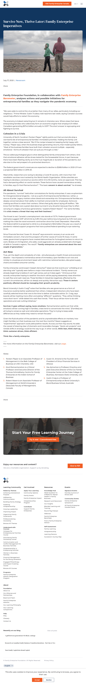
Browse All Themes (10, 523)
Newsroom (20, 80)
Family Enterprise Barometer (50, 517)
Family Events (29, 495)
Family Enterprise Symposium (71, 501)
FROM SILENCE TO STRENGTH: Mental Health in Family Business (51, 495)
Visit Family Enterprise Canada (57, 4)
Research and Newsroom (53, 501)
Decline (48, 680)
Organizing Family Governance (9, 515)
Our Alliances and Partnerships (9, 594)
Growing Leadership (10, 509)
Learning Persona (50, 534)
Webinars (47, 513)
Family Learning (50, 529)
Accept (37, 680)
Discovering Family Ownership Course (10, 538)
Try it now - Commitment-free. (43, 440)
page (63, 344)
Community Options (31, 493)
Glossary (6, 618)
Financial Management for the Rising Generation (12, 558)
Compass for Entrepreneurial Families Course (12, 533)
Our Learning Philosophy (12, 605)
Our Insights (48, 504)
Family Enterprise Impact (33, 498)
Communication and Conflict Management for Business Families (12, 544)
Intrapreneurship (50, 531)
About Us (6, 590)
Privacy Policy (49, 660)
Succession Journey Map (52, 537)
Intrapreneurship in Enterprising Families (10, 549)
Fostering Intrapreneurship (9, 505)
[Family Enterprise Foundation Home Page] (43, 480)
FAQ (4, 616)
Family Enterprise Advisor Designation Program (10, 576)
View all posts (52, 630)
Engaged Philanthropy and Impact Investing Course (11, 563)
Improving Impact (9, 512)
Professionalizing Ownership (9, 520)
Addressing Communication (9, 498)
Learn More (53, 449)
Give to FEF (75, 466)
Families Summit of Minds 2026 (72, 494)
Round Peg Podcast (51, 511)
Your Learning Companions (8, 608)
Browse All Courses (10, 568)
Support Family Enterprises (29, 510)
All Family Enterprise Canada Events (72, 506)
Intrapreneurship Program (30, 502)
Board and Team (9, 598)
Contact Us (7, 621)
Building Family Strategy (12, 502)
